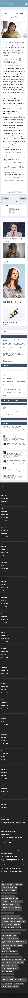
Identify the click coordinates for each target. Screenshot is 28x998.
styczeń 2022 (4, 610)
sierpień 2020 (4, 645)
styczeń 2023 (4, 584)
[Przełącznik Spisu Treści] (19, 59)
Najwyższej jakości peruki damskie (12, 149)
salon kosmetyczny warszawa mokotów (12, 962)
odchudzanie (5, 945)
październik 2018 (5, 712)
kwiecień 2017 (4, 769)
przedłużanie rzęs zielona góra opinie (11, 957)
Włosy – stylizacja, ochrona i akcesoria (11, 389)
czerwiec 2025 (4, 514)
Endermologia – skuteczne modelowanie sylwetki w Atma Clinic (13, 827)
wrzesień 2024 (4, 536)
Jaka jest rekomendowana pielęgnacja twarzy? (12, 837)
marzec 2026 (4, 501)
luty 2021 (3, 632)
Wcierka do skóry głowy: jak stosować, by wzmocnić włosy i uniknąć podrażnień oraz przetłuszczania (12, 349)
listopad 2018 (4, 708)
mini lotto (23, 930)
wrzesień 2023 (4, 559)
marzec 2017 (4, 772)
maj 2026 (3, 495)
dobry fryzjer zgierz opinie (9, 893)
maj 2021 (3, 625)
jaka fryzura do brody (7, 913)
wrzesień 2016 (4, 791)
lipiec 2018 (3, 721)
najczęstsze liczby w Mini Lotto (10, 938)
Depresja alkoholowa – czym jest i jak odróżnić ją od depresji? (14, 339)
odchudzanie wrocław (16, 945)
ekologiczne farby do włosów (10, 898)
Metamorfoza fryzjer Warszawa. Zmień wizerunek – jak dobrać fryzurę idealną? (12, 239)
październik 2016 (5, 788)
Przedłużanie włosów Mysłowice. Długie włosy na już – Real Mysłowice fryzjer (13, 841)
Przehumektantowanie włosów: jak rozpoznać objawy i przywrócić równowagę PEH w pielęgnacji (15, 453)
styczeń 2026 (4, 508)
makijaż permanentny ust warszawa (11, 927)
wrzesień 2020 (4, 641)
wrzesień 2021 (4, 619)
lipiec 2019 (3, 683)
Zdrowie (4, 395)
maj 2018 (3, 727)
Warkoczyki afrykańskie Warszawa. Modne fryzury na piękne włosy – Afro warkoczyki (13, 436)
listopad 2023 (4, 552)
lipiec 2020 (3, 648)
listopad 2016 (4, 785)
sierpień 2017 (4, 756)
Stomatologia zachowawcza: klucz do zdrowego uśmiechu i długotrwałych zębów (12, 860)
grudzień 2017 (4, 743)
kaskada (4, 924)
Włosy (4, 375)
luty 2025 (3, 524)
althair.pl (11, 16)
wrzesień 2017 (4, 753)
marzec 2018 (4, 734)
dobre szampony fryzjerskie (9, 890)
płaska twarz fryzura (7, 959)
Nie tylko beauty (6, 368)
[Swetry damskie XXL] (14, 29)
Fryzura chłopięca (5, 819)
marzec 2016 (4, 801)
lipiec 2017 (3, 759)
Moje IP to (17, 933)
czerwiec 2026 (4, 492)
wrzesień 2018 (4, 715)
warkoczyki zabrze (18, 983)
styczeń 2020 (4, 667)
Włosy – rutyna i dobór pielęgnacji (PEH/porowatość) (10, 385)
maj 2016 (3, 794)
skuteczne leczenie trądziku (9, 965)
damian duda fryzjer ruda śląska (14, 884)
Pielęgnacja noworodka (6, 853)
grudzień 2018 (4, 705)
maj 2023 (3, 571)
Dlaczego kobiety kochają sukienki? (9, 831)
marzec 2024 (4, 543)
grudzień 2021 (4, 613)
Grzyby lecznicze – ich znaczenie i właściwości (11, 871)
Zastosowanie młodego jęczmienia (9, 856)
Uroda (22, 16)
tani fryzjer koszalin (7, 971)
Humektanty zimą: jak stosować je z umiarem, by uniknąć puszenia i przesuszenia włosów (15, 427)
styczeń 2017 (4, 778)
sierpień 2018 (4, 718)
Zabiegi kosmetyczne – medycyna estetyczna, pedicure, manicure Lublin (15, 468)
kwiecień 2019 (4, 692)
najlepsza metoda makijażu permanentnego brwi (13, 942)
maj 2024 (3, 539)
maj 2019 (3, 689)
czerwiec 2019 (4, 686)
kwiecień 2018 (4, 731)
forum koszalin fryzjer (16, 901)
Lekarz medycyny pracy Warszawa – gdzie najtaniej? (13, 850)
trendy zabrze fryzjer (7, 974)
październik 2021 (5, 616)
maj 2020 (3, 654)
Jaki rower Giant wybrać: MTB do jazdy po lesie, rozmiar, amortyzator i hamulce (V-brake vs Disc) (14, 344)
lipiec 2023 (3, 565)
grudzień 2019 (4, 670)
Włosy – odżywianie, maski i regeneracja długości (14, 381)
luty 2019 (3, 699)
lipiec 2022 (3, 600)
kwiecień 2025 (4, 517)
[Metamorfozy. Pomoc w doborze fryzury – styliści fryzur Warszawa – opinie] (14, 250)
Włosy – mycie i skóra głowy (9, 378)
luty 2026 (3, 504)
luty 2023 (3, 581)
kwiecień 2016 (4, 797)
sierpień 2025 (4, 511)
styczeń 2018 (4, 740)
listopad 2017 (4, 747)
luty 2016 (3, 804)
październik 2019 (5, 676)
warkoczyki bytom (7, 983)
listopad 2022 (4, 587)
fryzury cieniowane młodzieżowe (10, 904)
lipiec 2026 (3, 489)
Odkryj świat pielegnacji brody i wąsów (16, 460)
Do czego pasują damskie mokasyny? (12, 166)
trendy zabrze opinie (7, 976)
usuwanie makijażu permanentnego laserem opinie (13, 980)
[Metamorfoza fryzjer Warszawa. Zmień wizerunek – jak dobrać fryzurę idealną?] (14, 229)
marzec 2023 (4, 578)
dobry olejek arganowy (8, 895)
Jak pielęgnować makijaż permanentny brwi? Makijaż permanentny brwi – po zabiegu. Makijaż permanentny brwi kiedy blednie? (13, 301)
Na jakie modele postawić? (9, 62)
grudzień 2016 (4, 782)
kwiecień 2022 (4, 603)
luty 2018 (3, 737)
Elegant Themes (15, 994)
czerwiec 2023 (4, 568)
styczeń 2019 (4, 702)
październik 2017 (5, 750)
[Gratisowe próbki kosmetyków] (14, 313)
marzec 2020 (4, 661)
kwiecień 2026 (4, 498)
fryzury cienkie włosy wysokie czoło (11, 907)
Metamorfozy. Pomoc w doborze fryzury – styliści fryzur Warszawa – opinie (13, 260)
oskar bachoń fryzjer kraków (9, 951)
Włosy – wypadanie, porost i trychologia (12, 392)
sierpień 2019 (4, 680)
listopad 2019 (4, 673)
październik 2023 (5, 555)
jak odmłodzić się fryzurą (8, 921)
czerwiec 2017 (4, 762)
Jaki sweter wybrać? (8, 61)
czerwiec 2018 (4, 724)
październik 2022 (5, 590)
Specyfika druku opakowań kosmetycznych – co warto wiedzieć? (13, 823)
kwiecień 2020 (4, 657)
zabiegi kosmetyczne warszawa (10, 986)
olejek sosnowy (6, 948)
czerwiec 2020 (4, 651)
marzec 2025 (4, 520)
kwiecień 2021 (4, 629)
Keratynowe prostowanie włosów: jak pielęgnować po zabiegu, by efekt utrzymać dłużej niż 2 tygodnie (13, 354)
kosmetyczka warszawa (14, 924)
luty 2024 (3, 546)
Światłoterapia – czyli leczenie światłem (10, 868)
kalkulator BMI (21, 921)
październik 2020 (5, 638)
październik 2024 (5, 533)
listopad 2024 (4, 530)
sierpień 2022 (4, 597)
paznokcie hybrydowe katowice (10, 954)
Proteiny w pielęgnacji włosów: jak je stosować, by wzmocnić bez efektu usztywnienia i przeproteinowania (13, 360)
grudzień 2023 (4, 549)
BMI (3, 884)
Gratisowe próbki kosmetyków (10, 322)
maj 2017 (3, 766)
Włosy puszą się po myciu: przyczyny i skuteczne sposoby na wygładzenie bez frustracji (16, 444)
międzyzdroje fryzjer (7, 933)
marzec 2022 (4, 606)
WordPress (14, 996)
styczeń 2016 (4, 807)
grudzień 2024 (4, 527)
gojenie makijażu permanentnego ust (11, 910)
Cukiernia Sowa (10, 475)
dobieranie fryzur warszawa (9, 887)
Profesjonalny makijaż (6, 834)
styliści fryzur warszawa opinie (10, 968)
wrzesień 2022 (4, 594)
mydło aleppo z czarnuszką (9, 935)
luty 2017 (3, 775)
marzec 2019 (4, 696)
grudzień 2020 (4, 635)
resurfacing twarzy (20, 959)
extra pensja (5, 901)
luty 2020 (3, 664)
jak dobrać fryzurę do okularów (10, 915)
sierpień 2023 (4, 562)
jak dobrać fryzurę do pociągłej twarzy (12, 918)
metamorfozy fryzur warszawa (10, 930)
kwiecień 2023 (4, 575)
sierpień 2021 (4, 622)
